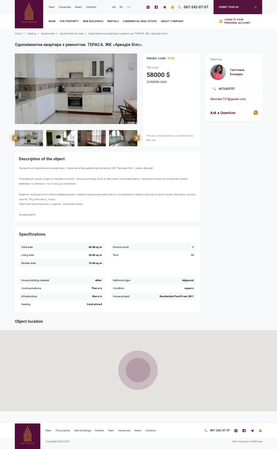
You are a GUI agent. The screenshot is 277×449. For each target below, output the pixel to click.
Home (18, 33)
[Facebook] (156, 7)
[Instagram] (148, 7)
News (78, 7)
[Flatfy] (172, 7)
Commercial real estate (140, 21)
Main (52, 21)
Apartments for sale (71, 33)
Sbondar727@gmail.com (228, 99)
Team (51, 7)
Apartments (48, 33)
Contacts (91, 7)
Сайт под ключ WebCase (247, 441)
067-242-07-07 (196, 7)
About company (172, 21)
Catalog (31, 33)
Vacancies (65, 7)
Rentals (113, 21)
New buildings (93, 21)
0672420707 (227, 88)
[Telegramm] (164, 7)
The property (69, 21)
